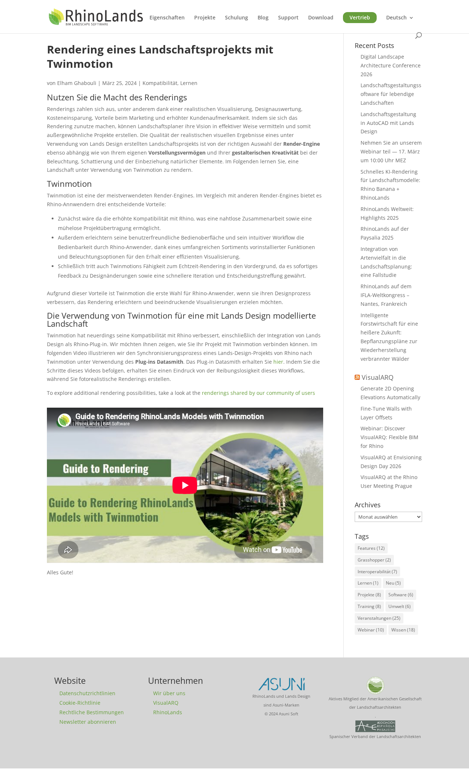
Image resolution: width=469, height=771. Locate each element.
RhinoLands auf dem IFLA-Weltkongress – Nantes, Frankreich (386, 295)
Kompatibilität (160, 82)
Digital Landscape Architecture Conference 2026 (391, 65)
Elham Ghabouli (76, 82)
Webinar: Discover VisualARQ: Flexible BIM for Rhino (389, 437)
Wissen (403, 630)
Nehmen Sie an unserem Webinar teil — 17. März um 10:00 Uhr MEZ (391, 151)
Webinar (371, 630)
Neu (393, 583)
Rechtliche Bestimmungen (91, 712)
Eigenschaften (167, 18)
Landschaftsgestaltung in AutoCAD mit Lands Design (388, 123)
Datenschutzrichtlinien (87, 693)
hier (278, 361)
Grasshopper (374, 560)
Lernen (188, 82)
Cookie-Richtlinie (79, 702)
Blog (263, 18)
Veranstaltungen (379, 618)
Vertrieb (360, 17)
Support (288, 18)
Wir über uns (169, 693)
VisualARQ (378, 377)
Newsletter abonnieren (87, 721)
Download (320, 18)
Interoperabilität (377, 571)
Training (369, 606)
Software (400, 595)
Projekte (204, 18)
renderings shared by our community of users (258, 392)
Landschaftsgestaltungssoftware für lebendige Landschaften (391, 94)
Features (371, 548)
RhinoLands (167, 712)
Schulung (236, 18)
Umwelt (399, 606)
